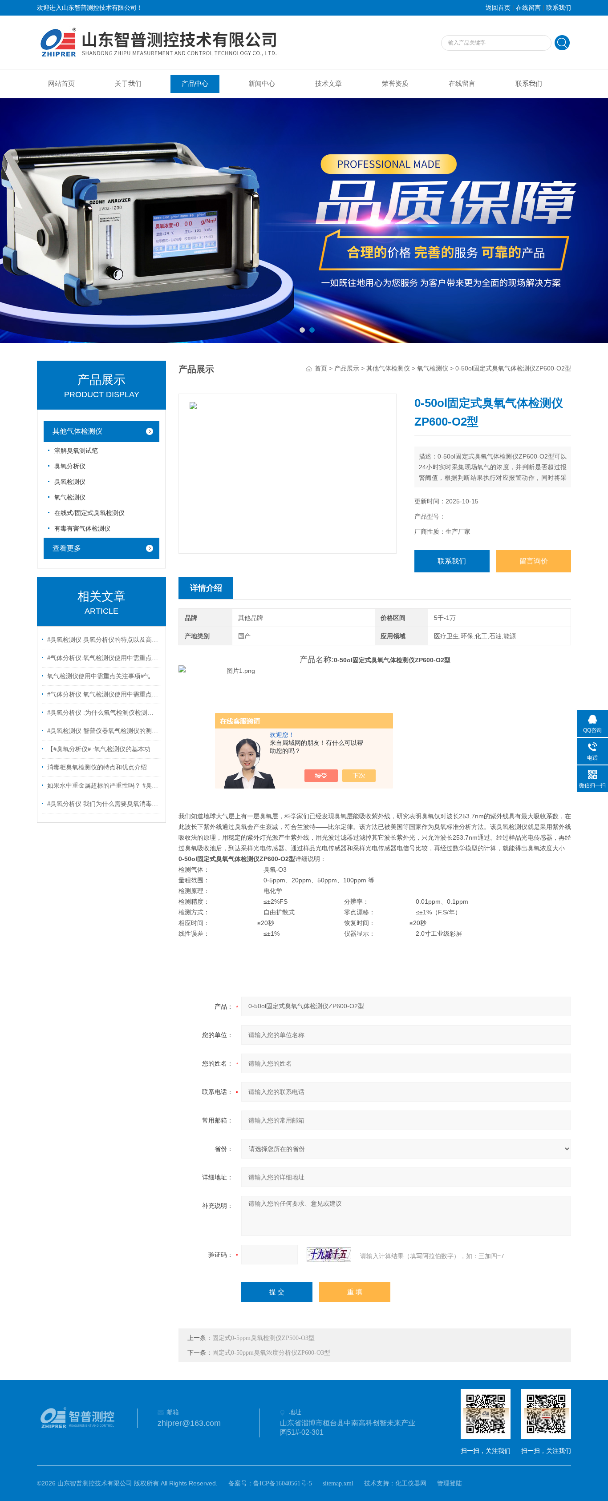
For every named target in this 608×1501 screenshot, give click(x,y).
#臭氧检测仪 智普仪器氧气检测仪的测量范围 (102, 731)
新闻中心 (261, 83)
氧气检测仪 (69, 497)
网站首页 (61, 83)
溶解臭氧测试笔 (76, 450)
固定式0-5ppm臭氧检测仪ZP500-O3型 (263, 1338)
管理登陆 (449, 1483)
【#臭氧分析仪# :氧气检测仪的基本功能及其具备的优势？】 (102, 749)
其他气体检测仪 (77, 431)
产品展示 (346, 368)
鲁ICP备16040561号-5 (282, 1483)
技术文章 (328, 83)
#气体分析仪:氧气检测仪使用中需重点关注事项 (102, 658)
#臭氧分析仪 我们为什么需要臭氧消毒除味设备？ (102, 804)
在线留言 (528, 7)
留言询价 (533, 561)
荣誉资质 (395, 83)
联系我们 (558, 7)
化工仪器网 (410, 1483)
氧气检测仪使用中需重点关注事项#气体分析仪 (102, 676)
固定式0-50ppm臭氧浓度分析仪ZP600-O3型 (271, 1352)
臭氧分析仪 (69, 466)
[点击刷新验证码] (329, 1254)
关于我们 (128, 83)
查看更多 (67, 548)
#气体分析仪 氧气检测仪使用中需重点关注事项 (102, 694)
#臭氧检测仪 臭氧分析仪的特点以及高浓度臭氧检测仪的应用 (102, 639)
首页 (321, 368)
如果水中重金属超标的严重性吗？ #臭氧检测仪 (102, 785)
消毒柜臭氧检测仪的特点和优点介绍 (97, 767)
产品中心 (195, 83)
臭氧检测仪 (69, 482)
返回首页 (498, 7)
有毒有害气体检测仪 (82, 528)
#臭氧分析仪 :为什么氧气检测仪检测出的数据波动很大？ (102, 712)
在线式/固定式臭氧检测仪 (89, 513)
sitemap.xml (338, 1483)
